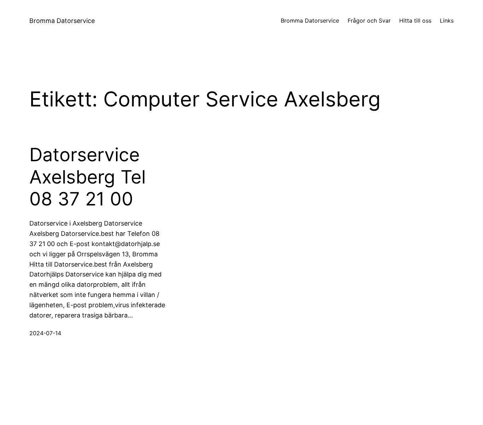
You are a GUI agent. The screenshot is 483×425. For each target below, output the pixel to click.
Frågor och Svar (369, 20)
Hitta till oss (415, 20)
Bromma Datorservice (62, 20)
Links (447, 20)
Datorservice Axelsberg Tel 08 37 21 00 (87, 177)
